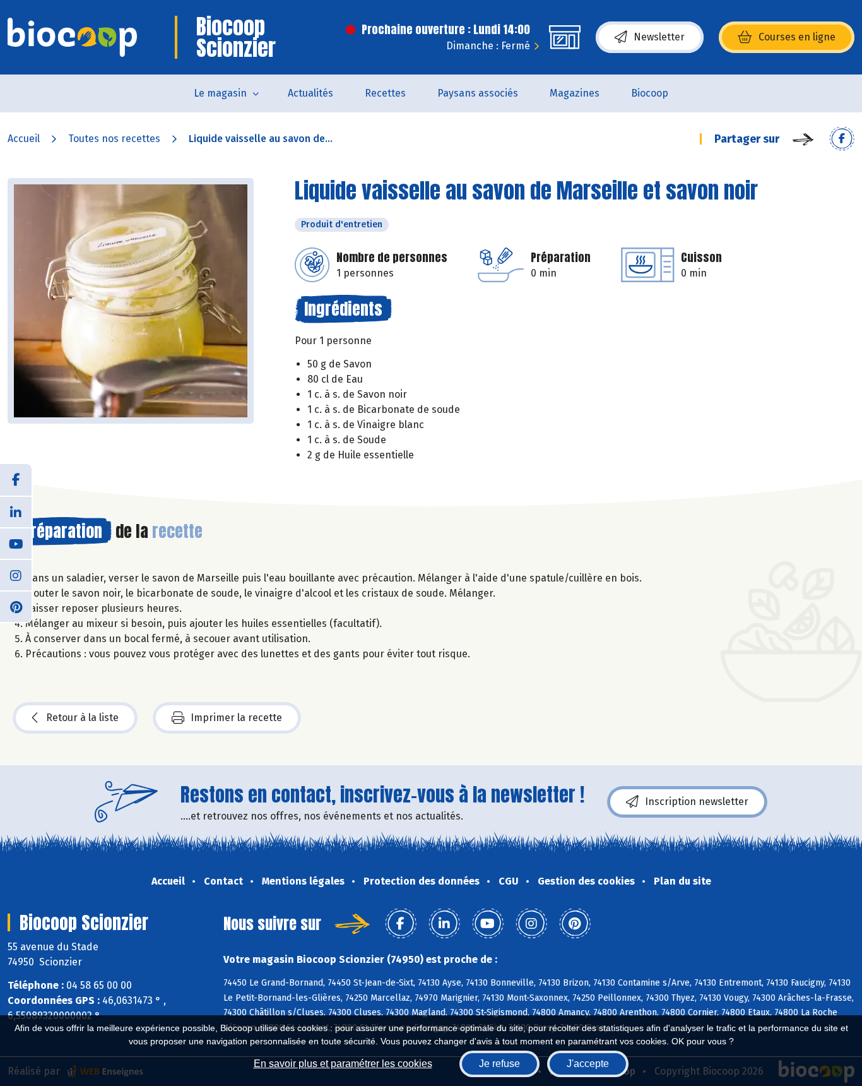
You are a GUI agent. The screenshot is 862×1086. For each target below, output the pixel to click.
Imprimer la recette (236, 718)
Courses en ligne (797, 37)
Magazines (574, 93)
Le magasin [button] (220, 93)
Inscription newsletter (696, 802)
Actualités (310, 93)
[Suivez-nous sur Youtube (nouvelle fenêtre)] (16, 543)
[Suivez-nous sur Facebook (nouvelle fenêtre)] (16, 480)
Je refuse (499, 1063)
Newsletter (659, 37)
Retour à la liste (82, 718)
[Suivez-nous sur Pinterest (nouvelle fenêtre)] (16, 606)
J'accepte (588, 1063)
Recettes (385, 93)
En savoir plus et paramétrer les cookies (343, 1063)
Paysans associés (477, 93)
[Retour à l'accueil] (72, 37)
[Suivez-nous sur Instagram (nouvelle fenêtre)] (16, 574)
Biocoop (649, 93)
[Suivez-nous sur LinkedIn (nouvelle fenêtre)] (16, 511)
